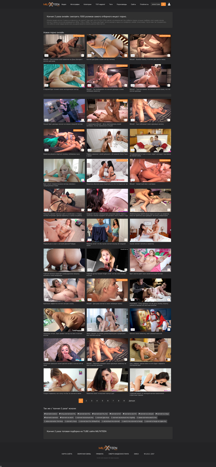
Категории (87, 4)
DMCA (136, 454)
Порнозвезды (122, 4)
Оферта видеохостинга (119, 454)
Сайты (133, 4)
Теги (111, 4)
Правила (99, 454)
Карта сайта (67, 454)
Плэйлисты (144, 4)
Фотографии (74, 4)
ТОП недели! (100, 4)
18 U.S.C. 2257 (149, 454)
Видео (64, 4)
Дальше (132, 401)
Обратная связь (84, 454)
